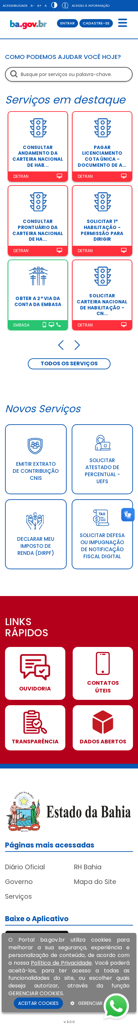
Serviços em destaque (65, 99)
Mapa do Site (95, 881)
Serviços (18, 896)
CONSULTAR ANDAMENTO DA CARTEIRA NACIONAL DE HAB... (37, 156)
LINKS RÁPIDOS (26, 628)
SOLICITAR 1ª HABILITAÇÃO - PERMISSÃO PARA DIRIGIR (102, 230)
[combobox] (69, 74)
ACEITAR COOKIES (38, 1003)
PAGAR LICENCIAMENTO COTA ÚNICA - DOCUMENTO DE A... (102, 156)
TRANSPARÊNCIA (35, 741)
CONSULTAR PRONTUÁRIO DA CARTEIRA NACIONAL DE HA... (37, 230)
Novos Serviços (42, 408)
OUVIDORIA (35, 688)
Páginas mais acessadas (49, 845)
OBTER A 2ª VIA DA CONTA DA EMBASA (38, 301)
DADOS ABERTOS (103, 741)
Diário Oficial (25, 867)
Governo (19, 881)
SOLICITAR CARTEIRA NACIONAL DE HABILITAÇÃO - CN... (102, 305)
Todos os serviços (69, 363)
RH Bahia (87, 867)
